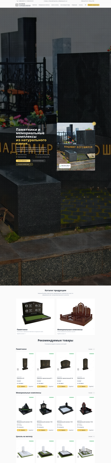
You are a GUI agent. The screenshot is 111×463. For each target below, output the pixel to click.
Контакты (81, 4)
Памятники (34, 4)
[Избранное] (86, 5)
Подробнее (31, 386)
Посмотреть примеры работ (23, 164)
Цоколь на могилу (55, 4)
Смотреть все (36, 313)
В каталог (90, 349)
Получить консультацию (93, 4)
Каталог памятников (22, 160)
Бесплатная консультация (38, 160)
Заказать (23, 386)
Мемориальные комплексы (44, 4)
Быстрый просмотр (25, 363)
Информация (74, 4)
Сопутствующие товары (65, 4)
